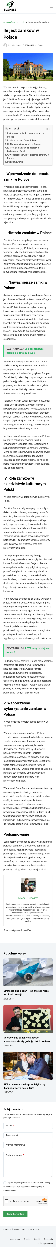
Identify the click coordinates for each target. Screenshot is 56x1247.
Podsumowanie (15, 162)
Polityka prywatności (44, 1243)
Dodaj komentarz (15, 1155)
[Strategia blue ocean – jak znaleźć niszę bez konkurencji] (28, 972)
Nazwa (10, 1125)
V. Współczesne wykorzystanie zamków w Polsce (28, 157)
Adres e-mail (13, 1135)
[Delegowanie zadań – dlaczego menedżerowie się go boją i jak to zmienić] (28, 1019)
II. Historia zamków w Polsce (21, 140)
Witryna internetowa (15, 1144)
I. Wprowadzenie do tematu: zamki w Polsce (26, 135)
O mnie (27, 1239)
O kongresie (15, 1239)
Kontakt (37, 1239)
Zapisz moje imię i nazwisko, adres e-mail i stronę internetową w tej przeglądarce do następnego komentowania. (26, 1187)
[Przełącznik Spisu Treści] (46, 129)
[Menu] (51, 6)
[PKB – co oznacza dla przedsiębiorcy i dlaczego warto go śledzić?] (28, 1066)
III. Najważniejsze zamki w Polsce (24, 144)
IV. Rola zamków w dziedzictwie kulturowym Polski (23, 150)
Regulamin (48, 1239)
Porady (40, 45)
